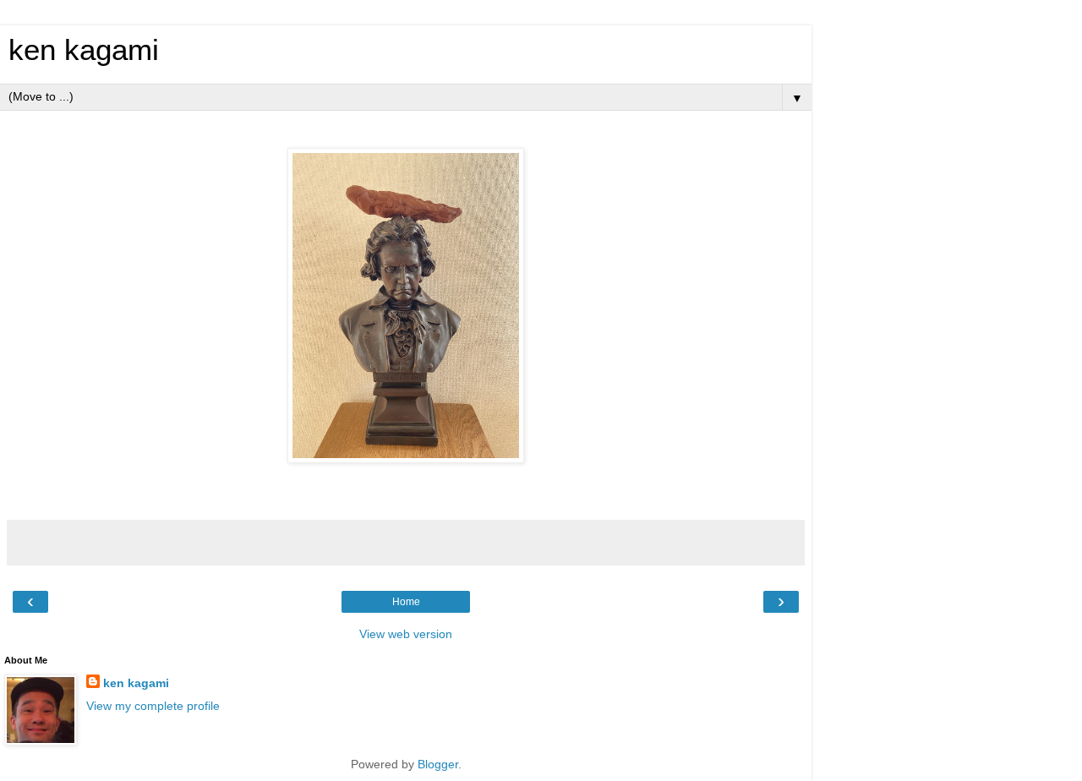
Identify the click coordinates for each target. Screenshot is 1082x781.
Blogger (438, 764)
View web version (405, 634)
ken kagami (83, 50)
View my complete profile (153, 706)
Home (406, 602)
